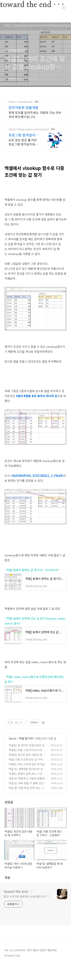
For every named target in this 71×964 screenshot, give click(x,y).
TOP (63, 952)
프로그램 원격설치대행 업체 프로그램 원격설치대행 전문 (23, 135)
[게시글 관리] (21, 723)
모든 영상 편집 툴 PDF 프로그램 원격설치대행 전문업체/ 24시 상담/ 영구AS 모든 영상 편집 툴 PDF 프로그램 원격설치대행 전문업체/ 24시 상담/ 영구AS (24, 142)
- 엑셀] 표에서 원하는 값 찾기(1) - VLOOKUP (32, 570)
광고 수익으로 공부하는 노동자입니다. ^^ (27, 896)
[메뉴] (63, 7)
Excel (12, 738)
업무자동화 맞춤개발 (23, 107)
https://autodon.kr (21, 101)
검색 (55, 7)
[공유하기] (16, 723)
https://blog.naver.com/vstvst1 (29, 129)
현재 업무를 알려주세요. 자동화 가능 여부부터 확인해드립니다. (35, 114)
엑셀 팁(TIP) (26, 738)
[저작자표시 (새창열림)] (43, 722)
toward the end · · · (19, 891)
